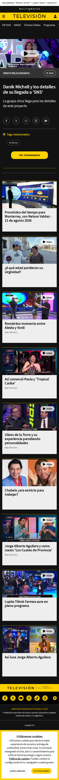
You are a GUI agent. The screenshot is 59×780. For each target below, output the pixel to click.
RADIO (17, 25)
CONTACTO (29, 725)
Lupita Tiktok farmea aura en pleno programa (26, 603)
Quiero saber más (17, 771)
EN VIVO (6, 25)
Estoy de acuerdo (41, 771)
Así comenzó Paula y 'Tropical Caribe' (27, 381)
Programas (49, 25)
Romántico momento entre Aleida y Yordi (25, 325)
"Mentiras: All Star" (22, 3)
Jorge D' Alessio (38, 3)
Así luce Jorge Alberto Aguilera (28, 657)
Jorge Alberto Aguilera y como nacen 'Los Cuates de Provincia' (28, 548)
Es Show (13, 142)
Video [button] (32, 53)
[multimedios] (29, 9)
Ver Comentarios (29, 155)
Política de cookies (19, 758)
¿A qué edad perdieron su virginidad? (24, 269)
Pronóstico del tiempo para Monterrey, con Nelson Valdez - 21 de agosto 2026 (28, 216)
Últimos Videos (32, 25)
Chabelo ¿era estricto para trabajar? (24, 492)
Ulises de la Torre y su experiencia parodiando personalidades (22, 438)
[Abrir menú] (3, 16)
